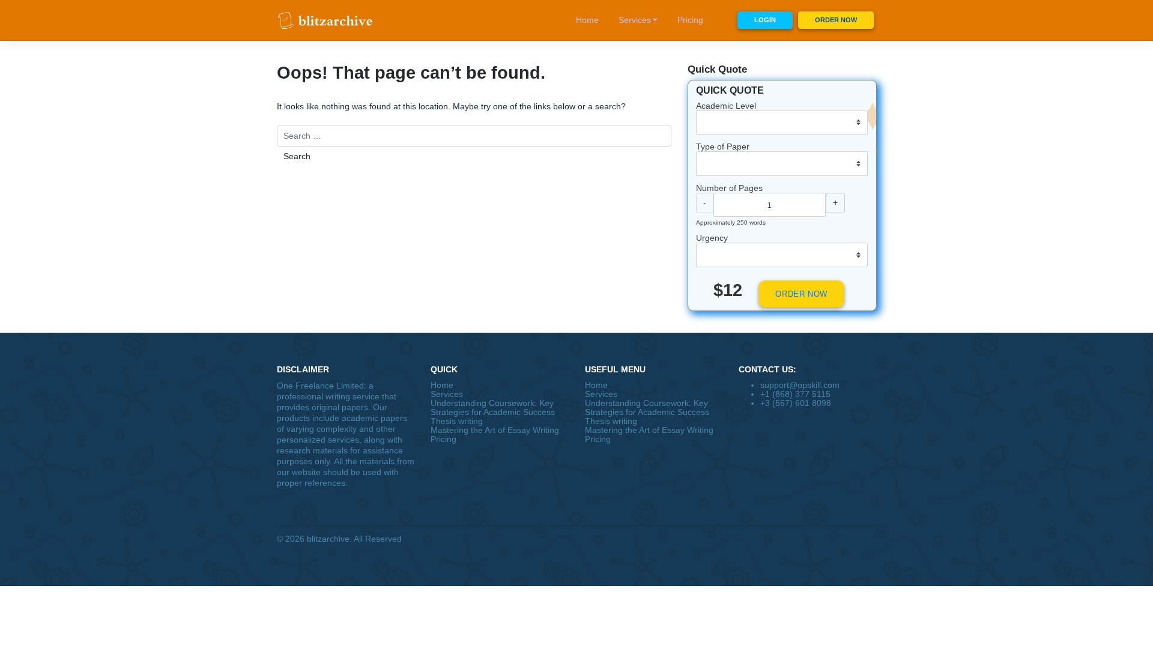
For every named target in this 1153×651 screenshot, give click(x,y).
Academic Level (726, 106)
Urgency (712, 238)
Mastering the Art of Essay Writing (495, 430)
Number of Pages (729, 188)
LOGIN (765, 19)
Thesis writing (457, 421)
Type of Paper (722, 146)
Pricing (690, 20)
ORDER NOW (836, 19)
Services (635, 20)
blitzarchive (328, 539)
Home (587, 20)
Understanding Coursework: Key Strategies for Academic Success (493, 408)
